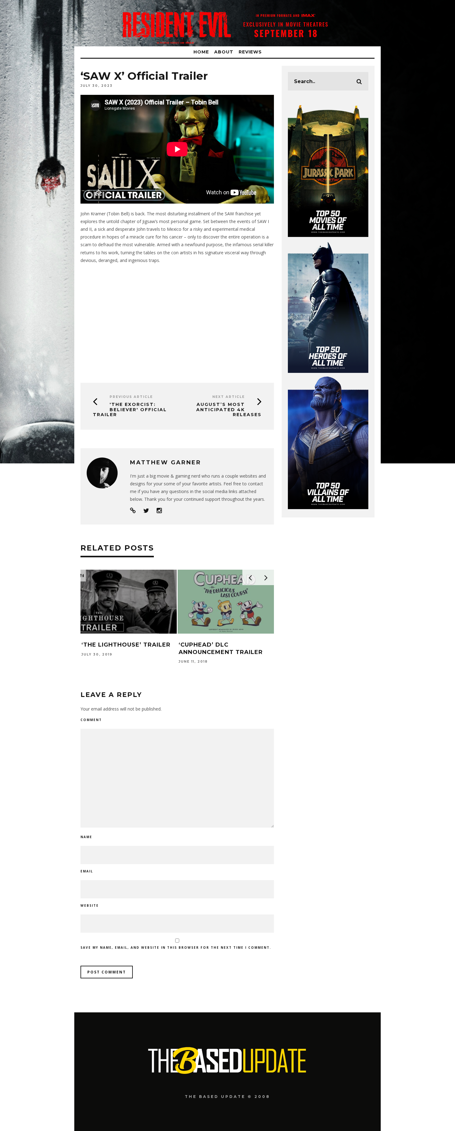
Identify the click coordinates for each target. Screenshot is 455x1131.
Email (86, 871)
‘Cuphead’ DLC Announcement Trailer (221, 648)
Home (201, 52)
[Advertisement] (177, 321)
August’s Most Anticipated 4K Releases (229, 410)
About (223, 52)
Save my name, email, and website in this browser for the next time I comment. (175, 947)
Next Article (228, 397)
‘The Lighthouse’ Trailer (126, 644)
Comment (91, 720)
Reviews (250, 52)
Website (89, 905)
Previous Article (131, 397)
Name (86, 837)
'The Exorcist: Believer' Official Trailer (130, 410)
